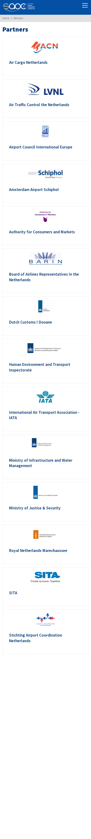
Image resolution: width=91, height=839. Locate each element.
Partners (18, 18)
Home (5, 18)
